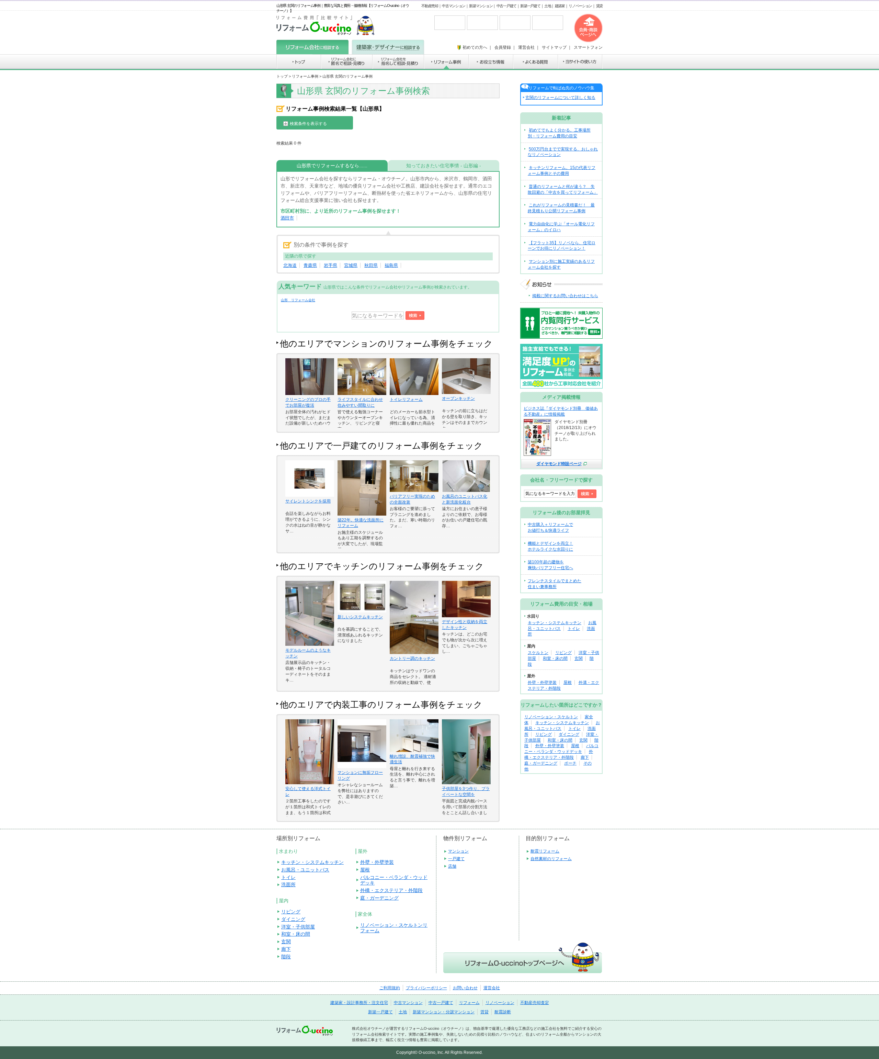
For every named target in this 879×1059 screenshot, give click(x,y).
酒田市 (287, 218)
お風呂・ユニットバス (305, 869)
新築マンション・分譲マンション (444, 1012)
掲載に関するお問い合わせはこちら (565, 295)
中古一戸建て (506, 6)
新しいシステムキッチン (360, 617)
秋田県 (371, 265)
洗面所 (288, 884)
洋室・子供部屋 (298, 927)
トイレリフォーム (406, 399)
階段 (286, 956)
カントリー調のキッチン (412, 658)
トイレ (574, 628)
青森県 (310, 265)
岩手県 (330, 265)
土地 (547, 6)
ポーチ (570, 763)
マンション (458, 851)
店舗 (452, 866)
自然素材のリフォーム (551, 858)
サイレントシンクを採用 (308, 501)
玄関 (578, 658)
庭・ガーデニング (540, 763)
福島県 (391, 265)
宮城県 (350, 265)
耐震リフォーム (544, 851)
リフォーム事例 (305, 76)
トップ (282, 76)
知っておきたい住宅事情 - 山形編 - (443, 165)
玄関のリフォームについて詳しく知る (560, 97)
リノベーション (580, 6)
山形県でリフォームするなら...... (332, 165)
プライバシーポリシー (426, 987)
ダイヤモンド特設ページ (559, 463)
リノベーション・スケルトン (551, 716)
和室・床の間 (555, 658)
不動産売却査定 (534, 1002)
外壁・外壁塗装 (542, 682)
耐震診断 (502, 1012)
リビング (563, 652)
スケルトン (538, 652)
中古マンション (453, 6)
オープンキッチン (458, 398)
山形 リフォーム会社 (298, 300)
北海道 (290, 265)
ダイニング (569, 734)
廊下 (585, 757)
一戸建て (456, 858)
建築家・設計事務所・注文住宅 (359, 1002)
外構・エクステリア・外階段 (391, 890)
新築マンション (480, 6)
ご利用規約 (389, 987)
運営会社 (491, 987)
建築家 (560, 6)
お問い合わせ (465, 987)
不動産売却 (429, 6)
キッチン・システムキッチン (554, 622)
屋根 (567, 682)
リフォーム (469, 1002)
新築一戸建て (530, 6)
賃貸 (599, 6)
